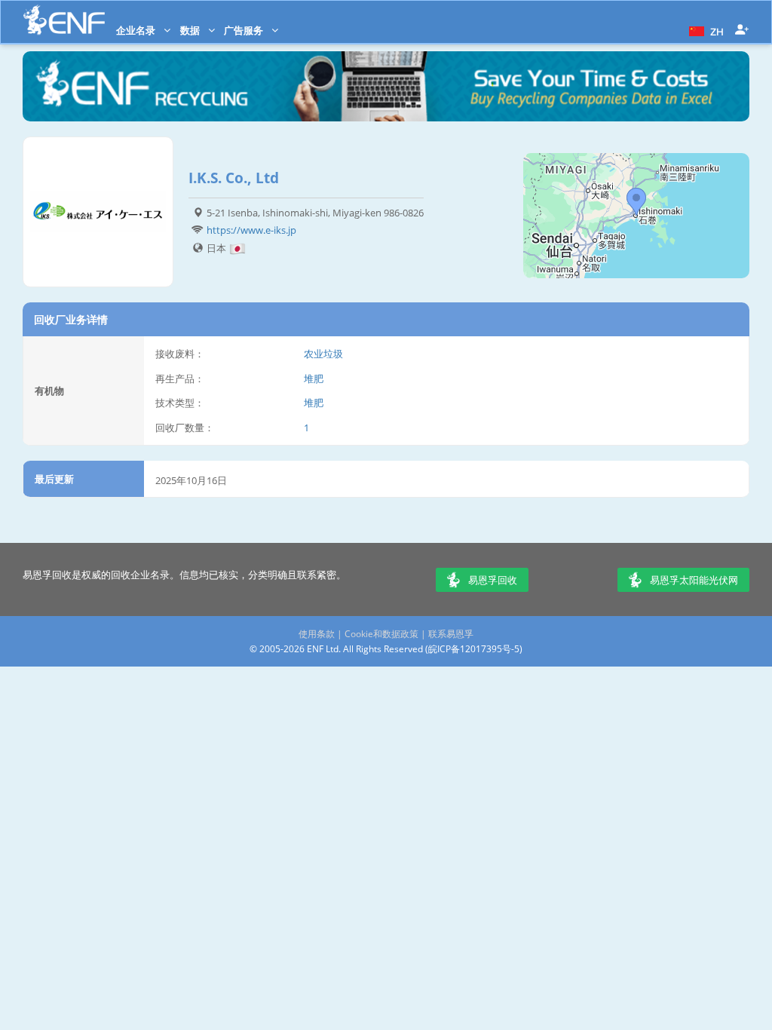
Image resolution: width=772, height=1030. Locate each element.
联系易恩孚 (450, 633)
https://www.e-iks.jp (251, 230)
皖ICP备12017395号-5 (473, 648)
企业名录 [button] (137, 30)
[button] (704, 30)
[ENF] (64, 20)
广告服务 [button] (244, 30)
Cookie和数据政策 (381, 633)
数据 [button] (191, 30)
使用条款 (317, 633)
